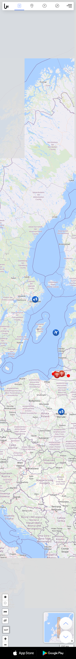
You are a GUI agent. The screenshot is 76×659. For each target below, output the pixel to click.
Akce (19, 8)
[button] (68, 375)
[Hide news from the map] (5, 620)
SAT (6, 630)
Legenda (57, 8)
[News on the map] (7, 6)
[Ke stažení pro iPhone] (23, 653)
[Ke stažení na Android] (53, 653)
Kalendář (44, 8)
